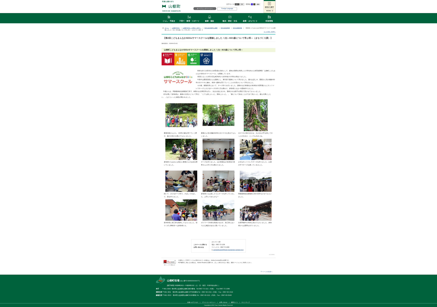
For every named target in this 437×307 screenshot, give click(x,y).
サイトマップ (245, 302)
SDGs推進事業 (225, 28)
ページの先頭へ (267, 271)
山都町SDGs (176, 28)
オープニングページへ (205, 8)
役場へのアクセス (192, 302)
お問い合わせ (223, 302)
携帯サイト (234, 302)
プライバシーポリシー (209, 302)
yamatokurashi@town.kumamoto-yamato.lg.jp (228, 250)
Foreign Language (227, 8)
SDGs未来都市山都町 (211, 28)
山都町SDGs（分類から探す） (192, 28)
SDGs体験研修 (237, 28)
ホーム (167, 28)
